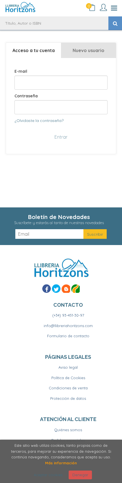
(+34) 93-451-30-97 (68, 315)
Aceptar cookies (48, 475)
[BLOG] (66, 288)
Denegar (80, 475)
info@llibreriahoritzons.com (68, 325)
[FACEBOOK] (46, 288)
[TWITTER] (56, 288)
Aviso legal (68, 367)
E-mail (20, 71)
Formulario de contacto (68, 336)
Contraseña (26, 96)
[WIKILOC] (75, 288)
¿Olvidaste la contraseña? (39, 120)
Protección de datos (68, 398)
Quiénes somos (68, 430)
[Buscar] (115, 23)
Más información (61, 463)
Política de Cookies (68, 377)
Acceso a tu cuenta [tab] (33, 50)
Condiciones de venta (68, 388)
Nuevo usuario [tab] (88, 50)
